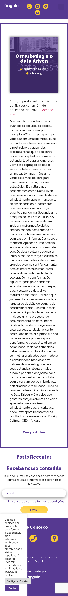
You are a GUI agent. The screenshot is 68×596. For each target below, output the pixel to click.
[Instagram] (29, 6)
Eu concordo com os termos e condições (36, 501)
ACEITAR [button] (12, 587)
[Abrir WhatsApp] (58, 586)
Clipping (36, 73)
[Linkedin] (37, 6)
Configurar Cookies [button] (17, 581)
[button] (61, 7)
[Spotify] (45, 6)
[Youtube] (37, 12)
